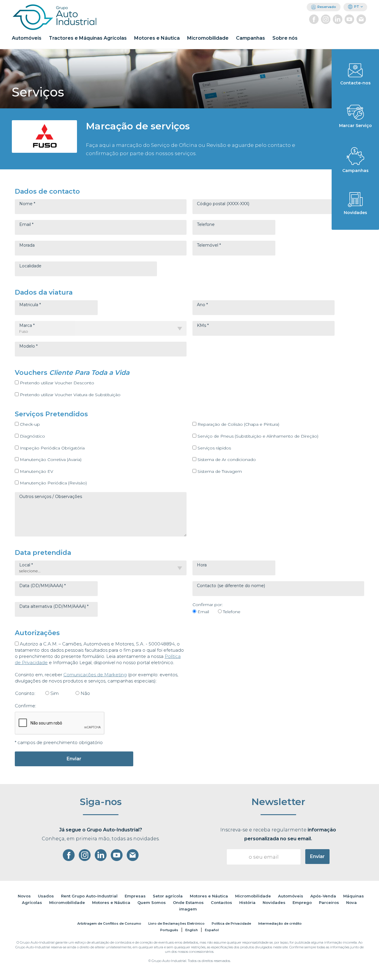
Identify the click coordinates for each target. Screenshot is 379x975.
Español (212, 930)
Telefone (206, 224)
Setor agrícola (168, 896)
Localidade (30, 266)
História (247, 902)
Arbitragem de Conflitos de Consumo (109, 923)
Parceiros (329, 902)
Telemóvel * (209, 245)
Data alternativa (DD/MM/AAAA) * (54, 606)
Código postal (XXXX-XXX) (223, 203)
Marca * (27, 325)
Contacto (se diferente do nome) (231, 585)
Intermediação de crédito (280, 923)
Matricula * (30, 304)
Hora (202, 565)
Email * (26, 224)
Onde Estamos (188, 902)
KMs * (203, 325)
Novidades (274, 902)
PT (356, 6)
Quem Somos (151, 902)
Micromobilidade (208, 38)
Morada (27, 245)
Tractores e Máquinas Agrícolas (88, 38)
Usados (46, 896)
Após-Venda (323, 896)
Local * (26, 565)
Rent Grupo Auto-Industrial (89, 896)
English (191, 930)
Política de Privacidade (231, 923)
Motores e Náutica (157, 38)
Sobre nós (285, 38)
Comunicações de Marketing (95, 674)
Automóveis (26, 38)
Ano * (202, 304)
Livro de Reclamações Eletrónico (176, 923)
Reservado (326, 7)
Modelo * (28, 346)
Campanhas (250, 38)
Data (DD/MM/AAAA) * (42, 585)
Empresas (135, 896)
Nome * (27, 203)
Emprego (302, 902)
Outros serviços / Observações (50, 496)
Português (169, 930)
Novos (24, 896)
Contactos (221, 902)
